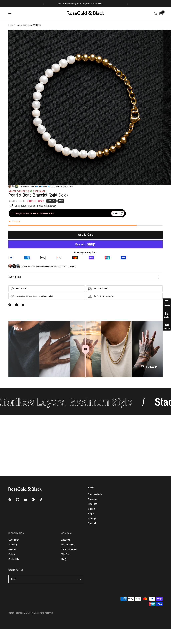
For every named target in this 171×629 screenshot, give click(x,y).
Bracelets (92, 504)
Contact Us (13, 559)
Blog (63, 559)
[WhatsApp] (17, 305)
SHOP (91, 487)
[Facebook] (12, 499)
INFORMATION (16, 533)
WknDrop (65, 554)
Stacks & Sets (95, 494)
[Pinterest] (35, 499)
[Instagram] (20, 499)
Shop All (92, 523)
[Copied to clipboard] (24, 305)
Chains (91, 508)
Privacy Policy (67, 544)
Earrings (92, 518)
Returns (12, 549)
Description (14, 276)
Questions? (13, 539)
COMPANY (67, 533)
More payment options (85, 252)
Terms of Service (69, 549)
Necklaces (93, 499)
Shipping (12, 544)
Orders (11, 554)
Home (10, 25)
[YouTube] (27, 500)
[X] (10, 305)
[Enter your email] (79, 579)
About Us (65, 539)
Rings (91, 513)
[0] (160, 13)
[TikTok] (43, 499)
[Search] (155, 13)
